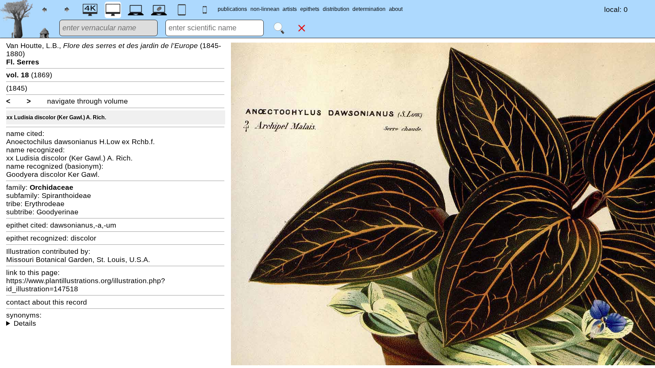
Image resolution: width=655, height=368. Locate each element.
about (396, 9)
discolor (83, 238)
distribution (336, 9)
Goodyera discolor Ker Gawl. (53, 174)
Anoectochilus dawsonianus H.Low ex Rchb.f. (80, 141)
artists (289, 9)
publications (232, 9)
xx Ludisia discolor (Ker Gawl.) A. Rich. (56, 117)
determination (368, 9)
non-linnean (264, 9)
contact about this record (46, 302)
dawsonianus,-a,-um (83, 225)
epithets (309, 9)
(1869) (29, 75)
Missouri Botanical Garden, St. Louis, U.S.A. (78, 259)
